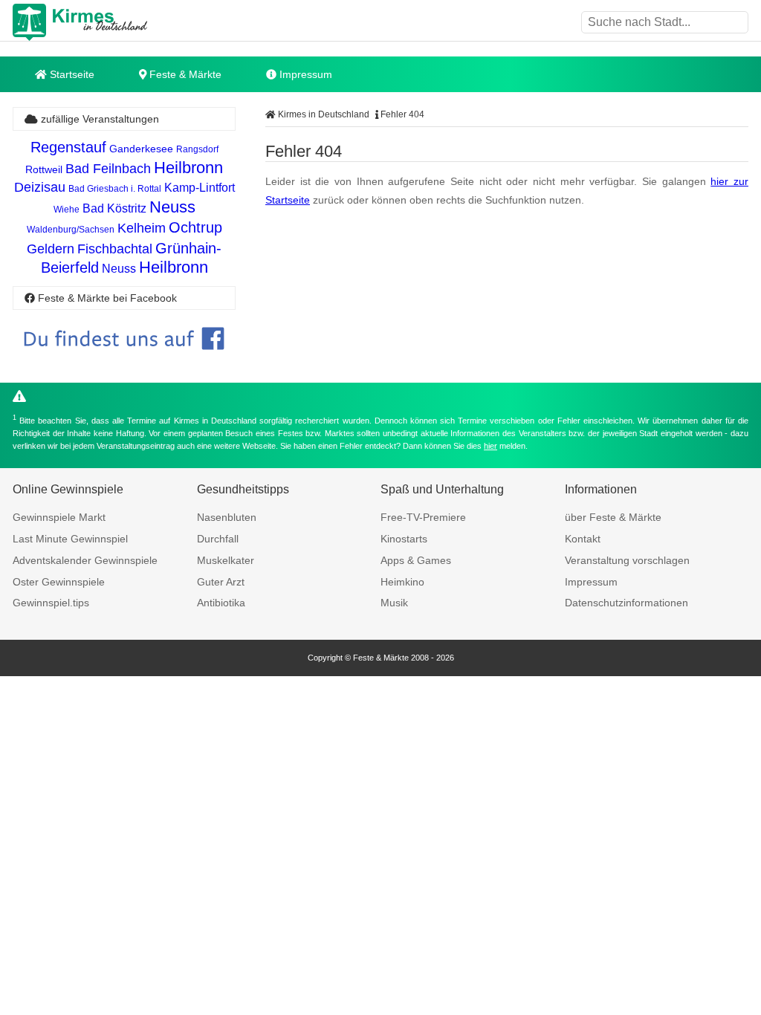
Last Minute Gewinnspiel (70, 539)
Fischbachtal (114, 248)
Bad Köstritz (114, 208)
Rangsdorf (197, 149)
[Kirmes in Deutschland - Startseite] (117, 22)
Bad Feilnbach (108, 168)
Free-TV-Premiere (423, 517)
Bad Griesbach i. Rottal (114, 189)
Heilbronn (188, 167)
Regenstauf (68, 147)
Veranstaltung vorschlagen (627, 560)
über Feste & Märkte (613, 517)
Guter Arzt (221, 582)
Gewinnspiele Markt (59, 517)
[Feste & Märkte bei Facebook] (124, 360)
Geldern (50, 248)
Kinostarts (403, 539)
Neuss (172, 207)
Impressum (304, 74)
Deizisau (39, 187)
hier (490, 445)
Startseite (70, 74)
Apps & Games (415, 560)
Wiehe (67, 209)
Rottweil (43, 169)
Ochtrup (195, 227)
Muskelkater (225, 560)
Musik (394, 603)
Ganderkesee (141, 149)
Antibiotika (221, 603)
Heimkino (402, 582)
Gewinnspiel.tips (51, 603)
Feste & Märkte (183, 74)
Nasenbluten (226, 517)
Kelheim (141, 228)
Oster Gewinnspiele (59, 582)
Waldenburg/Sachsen (70, 229)
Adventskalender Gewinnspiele (85, 560)
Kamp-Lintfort (199, 187)
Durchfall (218, 539)
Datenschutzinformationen (626, 603)
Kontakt (582, 539)
